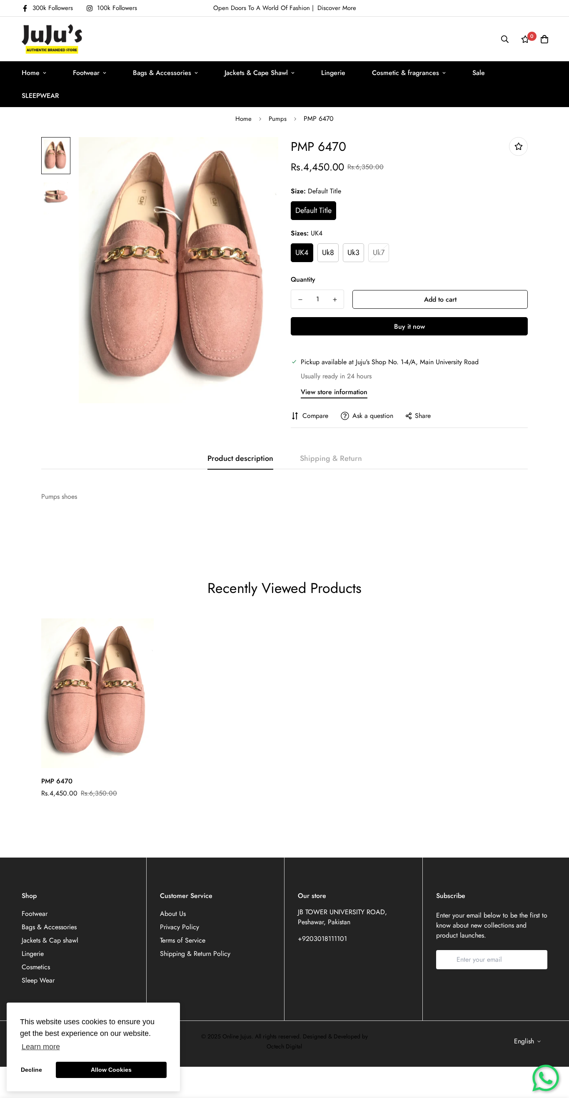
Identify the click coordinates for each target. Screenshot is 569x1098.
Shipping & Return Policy (195, 953)
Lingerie (333, 73)
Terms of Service (182, 940)
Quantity (303, 279)
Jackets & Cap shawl (50, 940)
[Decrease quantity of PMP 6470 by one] (300, 299)
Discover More (336, 8)
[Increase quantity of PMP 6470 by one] (335, 299)
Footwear (86, 73)
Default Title (313, 210)
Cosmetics (36, 967)
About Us (173, 913)
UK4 (302, 252)
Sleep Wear (38, 980)
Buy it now (409, 326)
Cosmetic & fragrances (405, 73)
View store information (334, 392)
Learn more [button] (41, 1047)
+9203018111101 (322, 938)
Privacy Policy (179, 927)
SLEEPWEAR (40, 95)
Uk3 (353, 252)
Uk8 (328, 252)
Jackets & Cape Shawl (256, 73)
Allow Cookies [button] (111, 1069)
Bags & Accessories (162, 73)
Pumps (278, 118)
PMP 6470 (56, 781)
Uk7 (378, 252)
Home (31, 73)
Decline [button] (31, 1069)
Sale (478, 73)
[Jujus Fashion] (52, 39)
